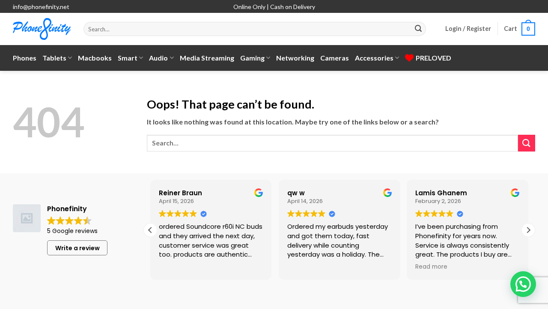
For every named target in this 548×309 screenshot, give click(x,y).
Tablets (54, 58)
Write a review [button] (77, 248)
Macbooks (95, 58)
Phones (24, 58)
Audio (158, 58)
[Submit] (418, 29)
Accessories (374, 58)
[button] (468, 28)
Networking (295, 58)
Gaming (252, 58)
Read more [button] (431, 267)
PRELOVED (433, 58)
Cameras (334, 58)
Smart (127, 58)
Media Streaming (207, 58)
